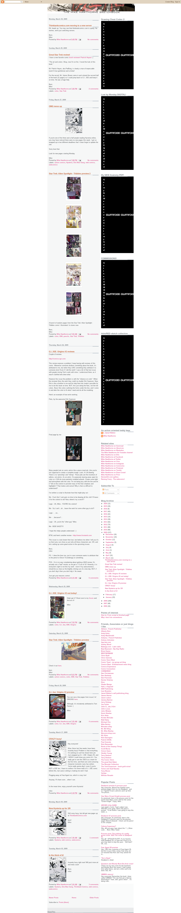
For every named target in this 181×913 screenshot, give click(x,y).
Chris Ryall (105, 655)
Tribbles (81, 336)
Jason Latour (106, 698)
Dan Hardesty (106, 675)
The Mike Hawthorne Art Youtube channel (117, 452)
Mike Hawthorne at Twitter (111, 459)
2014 (106, 519)
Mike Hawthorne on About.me (112, 448)
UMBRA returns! (107, 874)
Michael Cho (106, 722)
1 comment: (94, 838)
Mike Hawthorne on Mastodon (112, 450)
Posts (106, 490)
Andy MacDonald (107, 636)
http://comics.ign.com (57, 359)
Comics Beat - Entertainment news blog (116, 664)
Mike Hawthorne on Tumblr (111, 470)
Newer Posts (53, 898)
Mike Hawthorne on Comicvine (112, 466)
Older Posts (94, 898)
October (109, 540)
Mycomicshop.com (108, 733)
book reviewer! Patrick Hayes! (80, 57)
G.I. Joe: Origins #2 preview (61, 692)
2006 (106, 606)
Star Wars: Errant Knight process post (115, 796)
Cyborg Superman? (108, 826)
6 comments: (94, 578)
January (109, 597)
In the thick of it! (56, 855)
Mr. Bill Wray (106, 729)
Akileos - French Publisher (111, 629)
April (108, 555)
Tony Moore (105, 771)
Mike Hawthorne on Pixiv (110, 475)
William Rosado (107, 775)
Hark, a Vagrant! (107, 687)
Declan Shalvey (107, 680)
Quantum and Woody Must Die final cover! (117, 864)
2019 (106, 506)
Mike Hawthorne (110, 436)
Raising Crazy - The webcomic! (113, 479)
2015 (106, 517)
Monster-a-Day (106, 726)
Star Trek (62, 91)
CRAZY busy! (55, 739)
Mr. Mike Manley (107, 731)
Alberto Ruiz (106, 631)
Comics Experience (108, 667)
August (109, 545)
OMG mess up (55, 106)
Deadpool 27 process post (111, 816)
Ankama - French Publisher (111, 638)
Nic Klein (104, 735)
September (110, 542)
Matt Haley (105, 720)
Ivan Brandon (106, 691)
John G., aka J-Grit (108, 707)
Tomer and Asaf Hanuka (110, 769)
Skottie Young (106, 753)
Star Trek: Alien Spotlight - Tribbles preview (69, 640)
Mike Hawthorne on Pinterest (112, 468)
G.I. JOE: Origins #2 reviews (61, 352)
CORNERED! (106, 671)
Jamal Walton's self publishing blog (115, 693)
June (108, 550)
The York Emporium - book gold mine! (116, 766)
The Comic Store (107, 760)
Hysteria (69, 162)
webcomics (53, 165)
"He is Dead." (106, 858)
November (110, 537)
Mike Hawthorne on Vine (110, 461)
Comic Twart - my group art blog (113, 662)
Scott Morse (105, 749)
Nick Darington (106, 738)
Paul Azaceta (106, 742)
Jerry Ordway (106, 702)
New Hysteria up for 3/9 (59, 808)
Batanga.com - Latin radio (111, 647)
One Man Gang (79, 162)
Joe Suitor (105, 704)
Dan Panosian (106, 678)
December (110, 534)
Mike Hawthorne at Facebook (112, 457)
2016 (106, 514)
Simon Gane (106, 751)
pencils (66, 336)
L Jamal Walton (109, 433)
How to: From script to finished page (115, 615)
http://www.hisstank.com (82, 535)
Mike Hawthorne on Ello (110, 455)
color (56, 91)
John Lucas (105, 709)
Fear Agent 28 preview (109, 847)
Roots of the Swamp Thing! (111, 746)
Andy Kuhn (105, 633)
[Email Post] (80, 39)
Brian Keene (105, 651)
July (107, 547)
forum (91, 598)
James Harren (106, 695)
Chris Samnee (106, 658)
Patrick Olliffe (106, 740)
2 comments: (94, 89)
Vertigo (104, 773)
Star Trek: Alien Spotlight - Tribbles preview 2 (69, 174)
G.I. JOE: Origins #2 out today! (63, 593)
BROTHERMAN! (107, 653)
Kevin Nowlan (106, 713)
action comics (60, 162)
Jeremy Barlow (106, 700)
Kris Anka (104, 715)
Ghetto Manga (106, 684)
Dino (103, 682)
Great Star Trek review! (59, 55)
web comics (90, 162)
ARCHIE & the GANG (109, 805)
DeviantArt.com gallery (109, 477)
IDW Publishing (107, 689)
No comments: (93, 39)
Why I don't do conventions (111, 617)
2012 (106, 524)
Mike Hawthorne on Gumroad (112, 446)
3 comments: (94, 884)
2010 (106, 530)
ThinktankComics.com (78, 815)
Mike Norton (105, 724)
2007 (106, 603)
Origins (73, 625)
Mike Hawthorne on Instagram (112, 464)
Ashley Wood (106, 644)
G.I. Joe (62, 625)
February (109, 594)
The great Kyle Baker (109, 762)
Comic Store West (108, 660)
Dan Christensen (107, 673)
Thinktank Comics (81, 887)
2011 (106, 527)
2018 (106, 509)
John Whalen (106, 711)
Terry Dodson (106, 755)
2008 (106, 601)
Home (74, 898)
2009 (106, 532)
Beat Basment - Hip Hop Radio (112, 649)
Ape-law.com (106, 642)
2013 (106, 522)
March (108, 558)
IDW (61, 336)
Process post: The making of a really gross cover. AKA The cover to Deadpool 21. (116, 835)
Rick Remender (107, 744)
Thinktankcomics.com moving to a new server (70, 26)
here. (60, 666)
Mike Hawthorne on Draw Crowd (113, 472)
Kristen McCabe (107, 718)
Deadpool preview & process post (114, 786)
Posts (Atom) (64, 902)
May (107, 553)
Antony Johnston (107, 640)
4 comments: (94, 721)
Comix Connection (108, 669)
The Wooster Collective (110, 764)
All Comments (109, 493)
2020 (106, 504)
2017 (106, 511)
